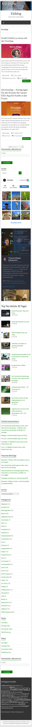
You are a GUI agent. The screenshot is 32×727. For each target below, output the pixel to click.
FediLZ (26, 689)
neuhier (21, 702)
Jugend (18, 696)
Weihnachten (9, 708)
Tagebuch (4, 609)
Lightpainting (6, 700)
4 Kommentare (23, 78)
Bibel (11, 687)
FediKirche (16, 689)
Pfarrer (16, 704)
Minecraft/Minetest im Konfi (20, 322)
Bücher (3, 513)
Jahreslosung (7, 695)
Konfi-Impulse (5, 574)
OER (2, 596)
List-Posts (4, 583)
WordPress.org (5, 632)
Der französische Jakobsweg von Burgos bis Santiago (13, 430)
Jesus (15, 696)
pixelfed (21, 704)
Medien (3, 586)
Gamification (14, 692)
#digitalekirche (7, 685)
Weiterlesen (26, 81)
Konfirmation (5, 577)
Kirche (11, 698)
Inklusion (4, 545)
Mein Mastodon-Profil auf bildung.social (12, 712)
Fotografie (4, 529)
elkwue (3, 690)
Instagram (25, 694)
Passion (12, 704)
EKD (5, 136)
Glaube (20, 692)
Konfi (14, 78)
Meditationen (5, 590)
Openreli (26, 702)
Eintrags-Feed (5, 626)
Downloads (4, 520)
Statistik (18, 706)
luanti (17, 699)
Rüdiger (3, 435)
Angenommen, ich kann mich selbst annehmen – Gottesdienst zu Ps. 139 (20, 411)
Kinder (3, 551)
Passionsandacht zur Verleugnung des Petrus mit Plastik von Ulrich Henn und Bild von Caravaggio (15, 473)
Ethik (2, 526)
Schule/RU (4, 605)
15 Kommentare (17, 136)
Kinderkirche (5, 555)
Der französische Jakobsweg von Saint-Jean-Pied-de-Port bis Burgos (20, 378)
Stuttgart (25, 706)
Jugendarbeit (5, 548)
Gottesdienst (5, 539)
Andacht (3, 507)
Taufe (3, 708)
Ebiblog (16, 14)
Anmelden (4, 622)
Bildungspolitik (5, 510)
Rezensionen (5, 602)
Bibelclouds (17, 688)
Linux (13, 700)
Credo (21, 688)
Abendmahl (16, 685)
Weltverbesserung (7, 612)
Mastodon (25, 699)
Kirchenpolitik (5, 564)
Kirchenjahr (4, 561)
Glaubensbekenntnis (8, 694)
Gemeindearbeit (6, 536)
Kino (2, 558)
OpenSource (6, 704)
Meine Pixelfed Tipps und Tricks (17, 435)
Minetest (13, 701)
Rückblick (9, 706)
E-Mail (3, 153)
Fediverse (5, 691)
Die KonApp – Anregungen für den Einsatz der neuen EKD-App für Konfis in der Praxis (14, 94)
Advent (21, 685)
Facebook (7, 690)
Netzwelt (4, 593)
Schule (14, 706)
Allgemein (4, 504)
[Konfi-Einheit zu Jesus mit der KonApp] (16, 45)
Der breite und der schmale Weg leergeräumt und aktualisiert (20, 400)
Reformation (4, 706)
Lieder (3, 580)
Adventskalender (5, 688)
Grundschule (18, 694)
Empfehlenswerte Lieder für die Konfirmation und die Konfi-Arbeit (21, 356)
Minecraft (5, 702)
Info (2, 542)
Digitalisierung (8, 78)
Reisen (3, 599)
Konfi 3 (3, 570)
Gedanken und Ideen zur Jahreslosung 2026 (14, 478)
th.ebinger (6, 75)
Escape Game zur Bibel (18, 365)
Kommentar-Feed (6, 629)
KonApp (16, 698)
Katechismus (4, 698)
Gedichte (4, 532)
